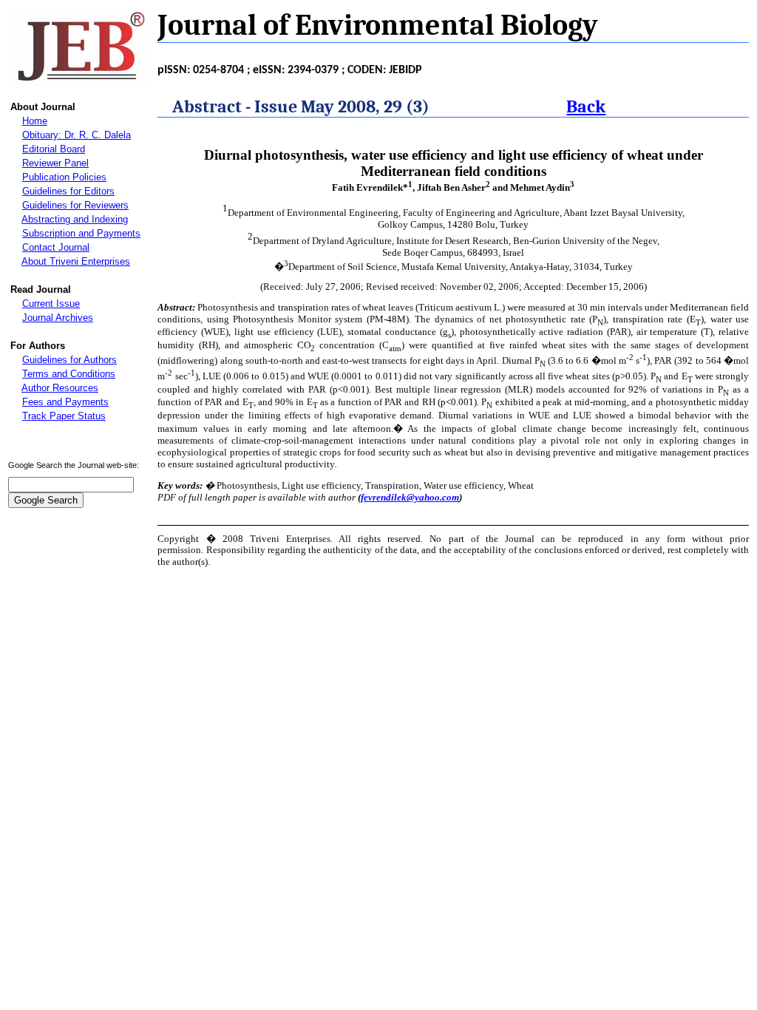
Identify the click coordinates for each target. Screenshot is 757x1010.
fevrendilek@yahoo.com (410, 497)
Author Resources (59, 387)
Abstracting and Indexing (74, 219)
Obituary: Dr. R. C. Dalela (76, 134)
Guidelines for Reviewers (75, 205)
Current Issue (51, 303)
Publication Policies (64, 177)
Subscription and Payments (81, 233)
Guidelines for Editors (68, 191)
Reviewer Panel (55, 163)
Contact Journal (55, 247)
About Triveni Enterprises (75, 261)
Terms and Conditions (68, 373)
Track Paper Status (64, 415)
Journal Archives (57, 317)
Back (585, 106)
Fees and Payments (65, 401)
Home (34, 120)
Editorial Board (53, 149)
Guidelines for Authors (69, 359)
